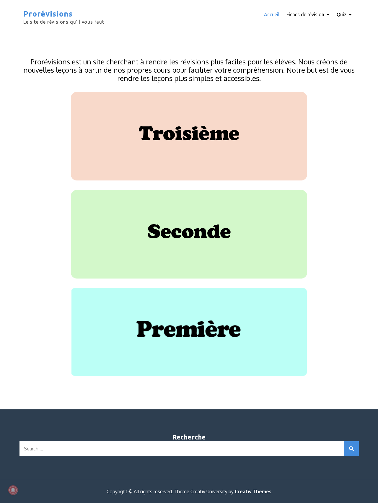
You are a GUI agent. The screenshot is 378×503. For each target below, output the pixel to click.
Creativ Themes (253, 491)
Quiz (341, 14)
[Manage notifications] (13, 490)
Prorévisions (48, 13)
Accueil (271, 14)
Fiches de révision (305, 14)
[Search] (351, 448)
